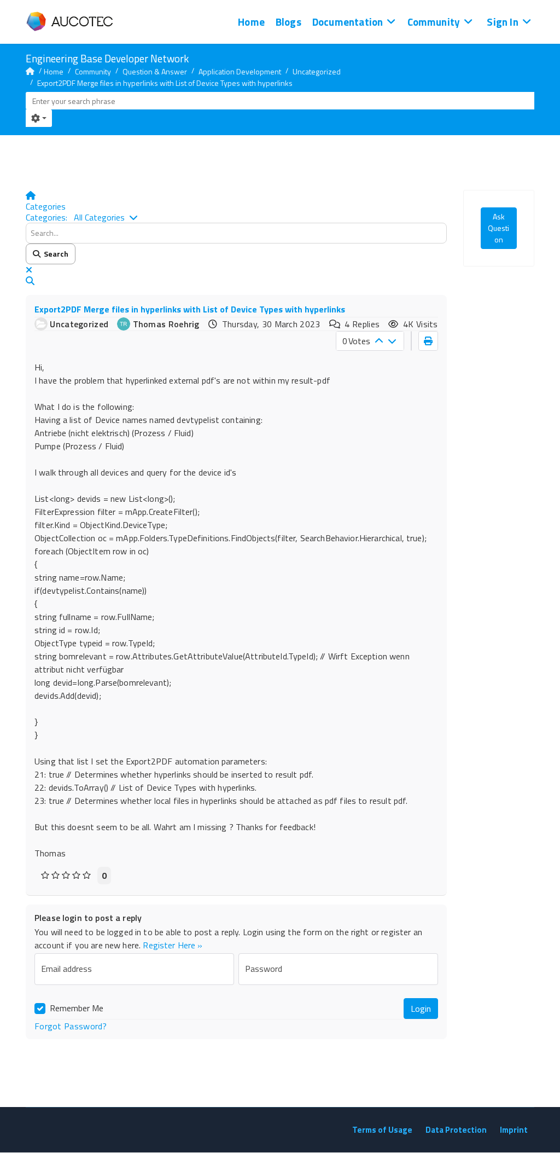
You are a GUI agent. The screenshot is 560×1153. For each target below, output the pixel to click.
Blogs (288, 22)
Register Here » (172, 945)
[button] (236, 280)
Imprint (514, 1129)
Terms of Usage (382, 1129)
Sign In (502, 22)
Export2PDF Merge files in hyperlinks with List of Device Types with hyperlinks (189, 309)
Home (251, 22)
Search (54, 253)
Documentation (347, 22)
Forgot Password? (70, 1026)
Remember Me (76, 1008)
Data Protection (456, 1129)
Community (433, 22)
